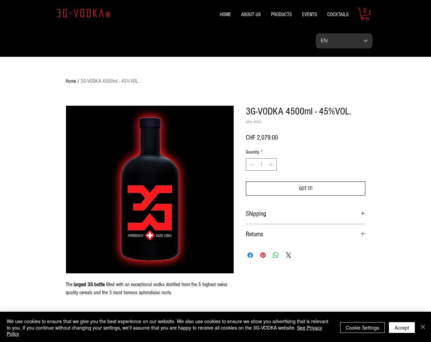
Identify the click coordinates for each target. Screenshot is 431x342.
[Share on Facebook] (250, 255)
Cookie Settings (362, 327)
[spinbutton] (261, 164)
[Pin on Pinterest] (263, 255)
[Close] (423, 327)
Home (71, 81)
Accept (402, 327)
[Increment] (271, 164)
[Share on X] (289, 255)
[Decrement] (251, 164)
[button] (365, 14)
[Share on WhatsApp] (276, 255)
